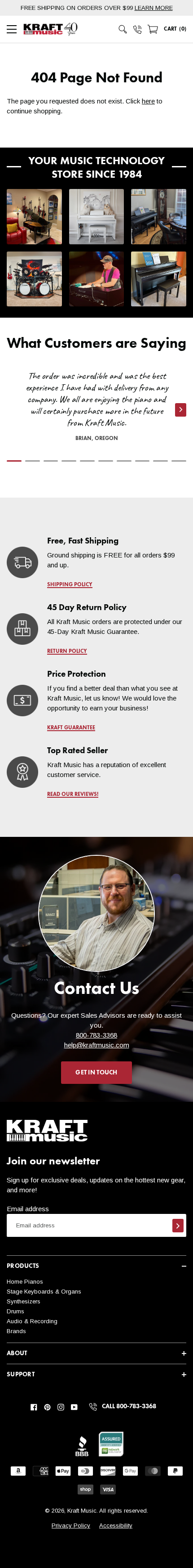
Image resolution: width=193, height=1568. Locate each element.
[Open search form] (123, 29)
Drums (15, 1311)
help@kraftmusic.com (96, 1045)
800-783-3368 (96, 1035)
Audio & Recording (32, 1321)
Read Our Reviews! (72, 794)
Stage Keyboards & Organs (44, 1291)
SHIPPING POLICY (69, 585)
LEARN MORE (154, 7)
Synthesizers (23, 1301)
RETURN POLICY (67, 651)
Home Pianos (25, 1281)
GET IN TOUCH (96, 1072)
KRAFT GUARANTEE (71, 728)
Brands (16, 1331)
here (148, 101)
